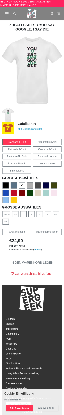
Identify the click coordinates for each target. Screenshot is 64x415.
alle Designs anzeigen (30, 129)
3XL (5, 221)
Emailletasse (17, 170)
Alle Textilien (13, 363)
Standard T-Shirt (17, 142)
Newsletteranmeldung (18, 378)
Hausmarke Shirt (47, 142)
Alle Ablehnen (46, 408)
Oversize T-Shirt (47, 149)
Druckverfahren (14, 383)
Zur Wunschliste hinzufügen (34, 273)
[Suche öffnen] (14, 14)
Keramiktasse (47, 163)
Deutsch (10, 319)
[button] (59, 13)
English (10, 324)
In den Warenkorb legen (32, 262)
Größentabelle (17, 231)
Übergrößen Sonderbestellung (22, 373)
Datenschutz (12, 333)
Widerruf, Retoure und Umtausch (24, 368)
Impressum (12, 329)
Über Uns (11, 348)
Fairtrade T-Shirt (17, 149)
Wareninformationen (47, 231)
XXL (55, 214)
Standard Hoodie (47, 156)
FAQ (8, 358)
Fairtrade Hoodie (17, 163)
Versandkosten (14, 353)
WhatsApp (11, 343)
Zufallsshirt (23, 25)
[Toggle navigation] (6, 14)
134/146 (6, 214)
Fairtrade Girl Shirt (17, 156)
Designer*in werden (16, 388)
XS (15, 214)
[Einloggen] (52, 13)
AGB (8, 338)
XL (48, 214)
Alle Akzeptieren (19, 408)
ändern (37, 249)
